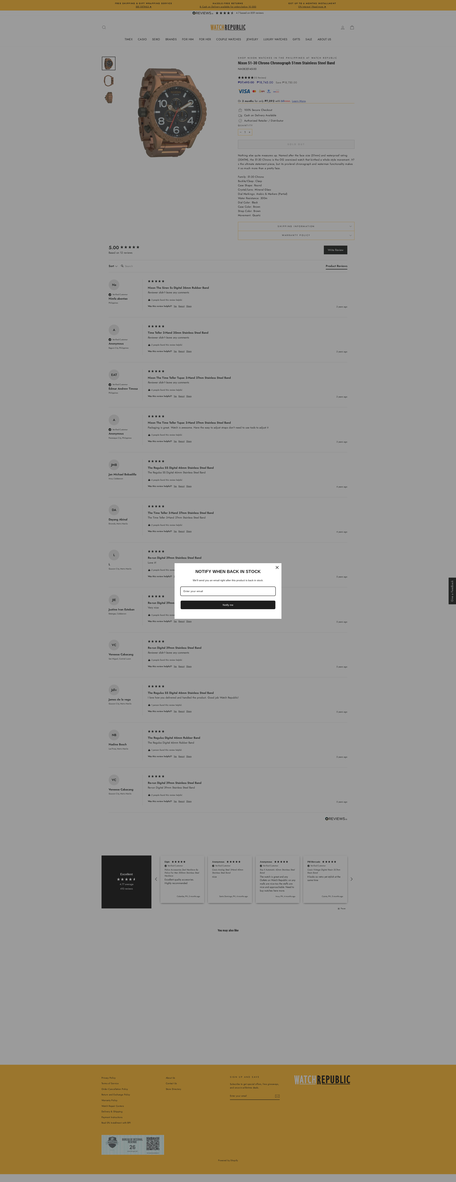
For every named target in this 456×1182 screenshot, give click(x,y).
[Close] (277, 567)
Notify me (228, 604)
